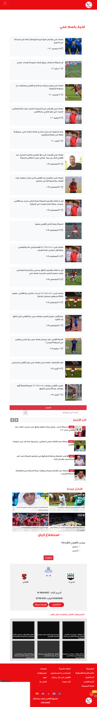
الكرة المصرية (88, 686)
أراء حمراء (66, 682)
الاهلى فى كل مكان (61, 677)
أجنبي (75, 551)
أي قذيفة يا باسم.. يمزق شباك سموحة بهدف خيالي (40, 62)
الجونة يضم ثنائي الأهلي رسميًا (49, 224)
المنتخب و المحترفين (60, 673)
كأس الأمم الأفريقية (85, 673)
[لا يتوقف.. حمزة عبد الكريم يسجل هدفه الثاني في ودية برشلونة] (73, 628)
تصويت (48, 558)
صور (45, 677)
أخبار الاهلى (89, 682)
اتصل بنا (43, 682)
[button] (12, 420)
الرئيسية (90, 669)
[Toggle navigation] (5, 3)
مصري (75, 547)
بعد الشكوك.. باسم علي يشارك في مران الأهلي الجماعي (37, 362)
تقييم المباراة (40, 605)
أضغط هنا (45, 702)
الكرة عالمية (64, 669)
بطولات (43, 669)
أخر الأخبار (90, 677)
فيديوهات (42, 673)
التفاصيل (56, 605)
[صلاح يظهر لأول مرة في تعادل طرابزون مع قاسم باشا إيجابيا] (23, 628)
